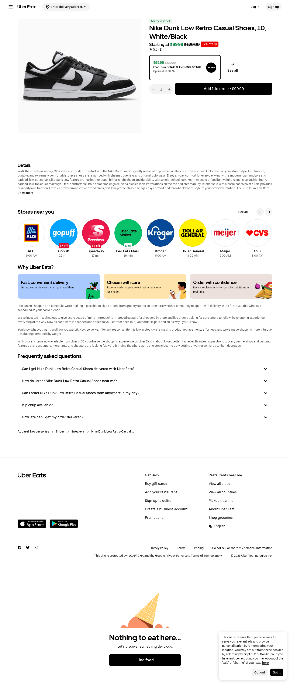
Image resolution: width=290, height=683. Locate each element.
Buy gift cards (156, 484)
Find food (145, 660)
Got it (277, 672)
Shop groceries (221, 518)
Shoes (60, 431)
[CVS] (257, 239)
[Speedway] (96, 239)
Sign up (273, 6)
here (265, 662)
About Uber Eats (222, 509)
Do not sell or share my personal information (242, 548)
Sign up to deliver (159, 501)
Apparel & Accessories (33, 431)
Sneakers (77, 431)
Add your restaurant (161, 492)
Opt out (259, 672)
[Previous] (260, 212)
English (219, 526)
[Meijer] (225, 239)
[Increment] (169, 89)
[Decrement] (153, 89)
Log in (255, 6)
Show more (26, 193)
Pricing (199, 548)
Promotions (154, 518)
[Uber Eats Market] (128, 239)
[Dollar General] (192, 239)
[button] (232, 68)
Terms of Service (202, 555)
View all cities (219, 484)
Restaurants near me (225, 475)
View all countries (223, 492)
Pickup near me (221, 501)
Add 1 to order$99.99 (224, 88)
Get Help (152, 475)
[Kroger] (160, 239)
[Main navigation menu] (11, 7)
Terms (181, 548)
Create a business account (166, 509)
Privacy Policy (158, 548)
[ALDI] (31, 239)
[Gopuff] (63, 239)
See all (243, 212)
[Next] (268, 212)
